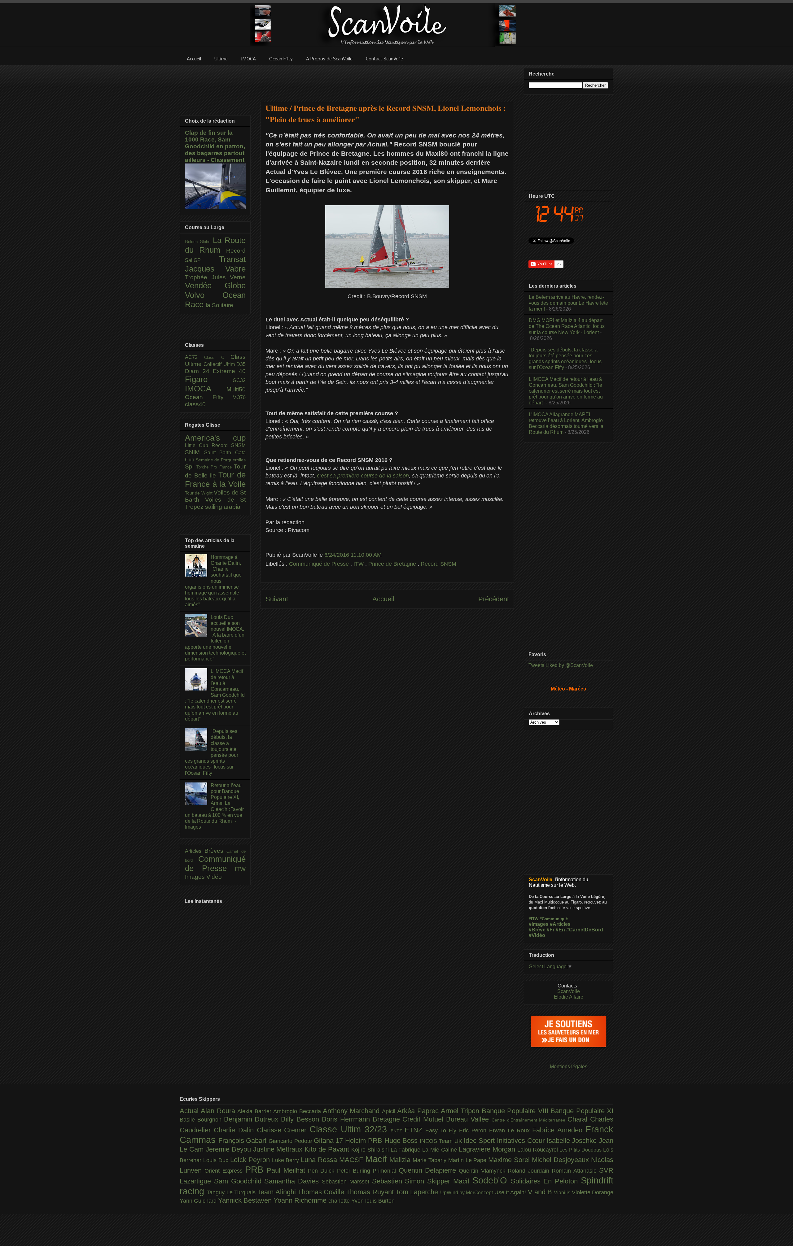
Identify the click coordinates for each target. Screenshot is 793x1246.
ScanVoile (568, 991)
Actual (190, 1111)
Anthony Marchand (352, 1111)
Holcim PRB (364, 1140)
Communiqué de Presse (319, 564)
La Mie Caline (440, 1150)
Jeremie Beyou (229, 1149)
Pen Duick (322, 1171)
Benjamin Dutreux (252, 1119)
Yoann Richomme (301, 1200)
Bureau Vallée (469, 1119)
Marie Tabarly (430, 1160)
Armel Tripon (461, 1111)
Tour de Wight (199, 492)
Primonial (385, 1171)
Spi (190, 466)
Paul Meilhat (287, 1170)
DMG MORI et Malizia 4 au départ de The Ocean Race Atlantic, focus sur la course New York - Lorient (567, 326)
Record (236, 250)
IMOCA (205, 388)
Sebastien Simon (399, 1181)
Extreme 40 (229, 371)
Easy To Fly (442, 1130)
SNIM (194, 452)
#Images (539, 924)
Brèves (215, 850)
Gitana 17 (329, 1140)
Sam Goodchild (239, 1181)
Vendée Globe (215, 285)
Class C (217, 357)
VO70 (239, 397)
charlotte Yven (346, 1201)
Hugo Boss (402, 1140)
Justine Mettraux (279, 1149)
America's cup (215, 437)
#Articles (560, 924)
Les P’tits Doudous (581, 1149)
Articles (194, 851)
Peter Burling (355, 1171)
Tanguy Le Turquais (232, 1192)
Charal (578, 1119)
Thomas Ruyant (371, 1192)
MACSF (352, 1160)
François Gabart (243, 1140)
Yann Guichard (199, 1201)
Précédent (493, 599)
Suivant (276, 599)
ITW (359, 564)
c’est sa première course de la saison (363, 476)
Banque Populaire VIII (516, 1111)
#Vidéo (537, 935)
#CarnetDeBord (584, 929)
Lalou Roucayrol (538, 1150)
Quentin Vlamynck (483, 1171)
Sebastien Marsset (347, 1181)
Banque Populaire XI (581, 1111)
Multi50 (236, 389)
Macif (377, 1159)
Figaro (209, 379)
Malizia (401, 1160)
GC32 (239, 380)
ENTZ (398, 1130)
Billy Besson (301, 1119)
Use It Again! (511, 1192)
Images (195, 877)
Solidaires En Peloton (546, 1181)
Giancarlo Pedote (291, 1141)
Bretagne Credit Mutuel (409, 1119)
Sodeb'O (491, 1180)
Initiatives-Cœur (522, 1140)
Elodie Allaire (568, 997)
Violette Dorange (592, 1192)
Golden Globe (199, 241)
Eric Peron (474, 1130)
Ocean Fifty (209, 397)
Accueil (383, 599)
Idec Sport (480, 1140)
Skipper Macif (449, 1181)
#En (560, 929)
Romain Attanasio (575, 1171)
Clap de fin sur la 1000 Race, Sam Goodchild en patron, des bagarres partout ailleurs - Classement (215, 146)
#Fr (550, 929)
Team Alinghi (277, 1192)
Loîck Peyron (251, 1160)
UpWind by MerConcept (467, 1192)
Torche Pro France (215, 467)
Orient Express (224, 1171)
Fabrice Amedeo (558, 1130)
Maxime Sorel (510, 1160)
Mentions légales (568, 1066)
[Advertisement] (387, 79)
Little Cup (198, 445)
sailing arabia (222, 506)
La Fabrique (407, 1150)
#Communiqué (554, 919)
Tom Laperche (418, 1192)
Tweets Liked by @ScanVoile (560, 665)
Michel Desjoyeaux (561, 1160)
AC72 (194, 357)
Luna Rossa (320, 1160)
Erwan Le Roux (510, 1130)
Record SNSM (438, 564)
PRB (256, 1169)
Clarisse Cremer (283, 1130)
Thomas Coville (322, 1192)
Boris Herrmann (347, 1119)
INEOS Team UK (442, 1141)
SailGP (202, 260)
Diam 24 (199, 371)
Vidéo (214, 877)
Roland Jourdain (530, 1171)
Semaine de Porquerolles (221, 459)
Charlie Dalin (235, 1130)
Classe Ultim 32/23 (350, 1129)
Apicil (389, 1111)
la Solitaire (219, 305)
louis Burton (380, 1201)
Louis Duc (216, 1160)
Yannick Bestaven (246, 1200)
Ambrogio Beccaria (298, 1111)
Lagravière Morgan (488, 1149)
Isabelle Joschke (573, 1140)
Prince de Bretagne (393, 564)
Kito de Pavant (327, 1149)
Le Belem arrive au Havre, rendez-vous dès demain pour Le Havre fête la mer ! (568, 303)
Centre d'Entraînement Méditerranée (529, 1119)
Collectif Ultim (220, 364)
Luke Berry (286, 1160)
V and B (541, 1192)
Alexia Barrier (255, 1111)
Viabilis (563, 1192)
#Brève (537, 929)
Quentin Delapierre (429, 1170)
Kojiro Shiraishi (371, 1150)
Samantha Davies (293, 1181)
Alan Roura (219, 1111)
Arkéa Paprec (419, 1111)
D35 (241, 364)
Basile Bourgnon (202, 1120)
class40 (195, 404)
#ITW (533, 919)
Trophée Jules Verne (215, 277)
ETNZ (415, 1130)
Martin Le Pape (468, 1160)
